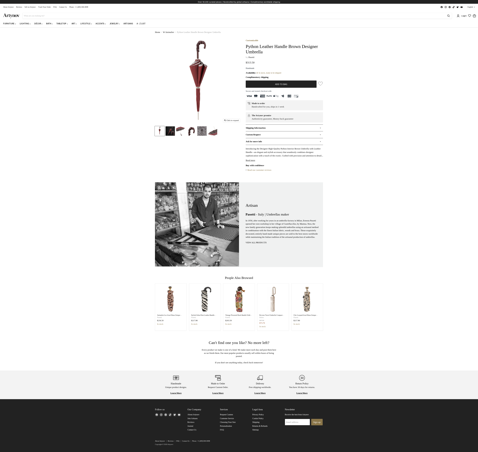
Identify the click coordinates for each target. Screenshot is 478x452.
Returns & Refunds (260, 426)
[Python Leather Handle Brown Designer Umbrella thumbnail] (160, 131)
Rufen (261, 317)
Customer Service (227, 418)
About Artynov (8, 7)
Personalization (226, 426)
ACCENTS (100, 23)
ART (74, 23)
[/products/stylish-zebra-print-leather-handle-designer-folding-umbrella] (205, 299)
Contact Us (63, 7)
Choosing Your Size (228, 422)
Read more (250, 160)
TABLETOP (61, 23)
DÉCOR (37, 23)
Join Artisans (192, 418)
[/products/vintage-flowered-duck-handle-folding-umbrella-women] (239, 299)
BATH (49, 23)
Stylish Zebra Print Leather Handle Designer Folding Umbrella (202, 316)
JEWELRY (114, 23)
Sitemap (255, 430)
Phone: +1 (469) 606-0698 (78, 7)
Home (157, 32)
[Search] (448, 16)
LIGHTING (25, 23)
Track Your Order (44, 7)
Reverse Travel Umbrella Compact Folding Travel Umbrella (271, 316)
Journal (190, 426)
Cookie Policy (258, 418)
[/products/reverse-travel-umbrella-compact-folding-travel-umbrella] (273, 299)
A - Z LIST (141, 23)
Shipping (255, 422)
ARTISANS (128, 23)
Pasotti (251, 57)
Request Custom (226, 414)
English (470, 7)
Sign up (317, 422)
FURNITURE (9, 23)
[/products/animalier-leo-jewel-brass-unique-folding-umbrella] (171, 299)
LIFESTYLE (85, 23)
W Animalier (168, 32)
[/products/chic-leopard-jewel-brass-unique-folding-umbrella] (307, 299)
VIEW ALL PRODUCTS (256, 242)
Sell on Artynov (30, 7)
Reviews (19, 7)
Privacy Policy (258, 414)
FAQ (55, 7)
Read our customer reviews (259, 170)
